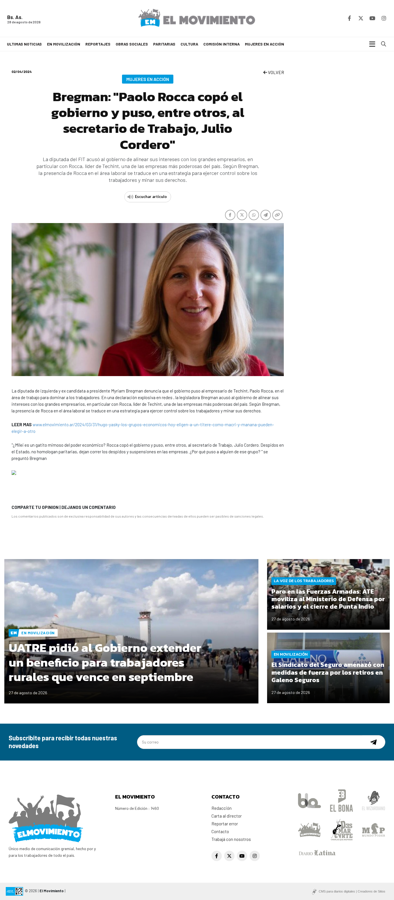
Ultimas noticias (24, 43)
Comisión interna (221, 43)
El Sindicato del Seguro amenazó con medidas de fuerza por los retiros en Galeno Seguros (327, 672)
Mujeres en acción (264, 43)
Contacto (220, 831)
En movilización (63, 43)
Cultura (189, 43)
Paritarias (164, 43)
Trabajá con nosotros (231, 839)
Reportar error (224, 823)
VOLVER (275, 72)
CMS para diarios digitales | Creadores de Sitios (352, 891)
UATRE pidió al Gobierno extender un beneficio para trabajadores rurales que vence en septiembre (105, 662)
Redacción (221, 808)
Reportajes (97, 43)
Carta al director (226, 815)
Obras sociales (132, 43)
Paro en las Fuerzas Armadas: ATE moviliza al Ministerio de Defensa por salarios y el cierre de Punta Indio (328, 599)
